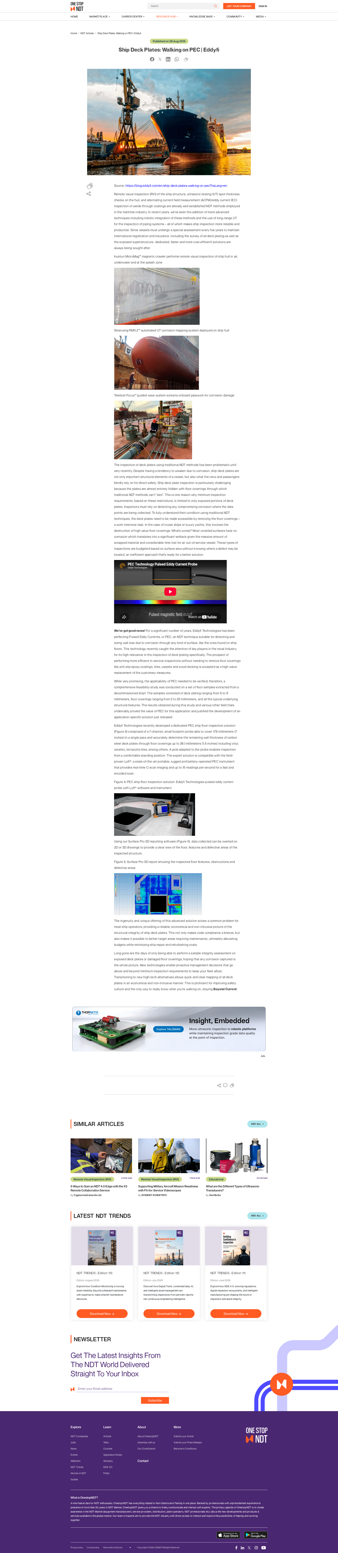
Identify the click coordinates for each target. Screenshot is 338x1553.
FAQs (106, 1473)
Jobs (73, 1442)
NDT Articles (87, 33)
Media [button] (260, 16)
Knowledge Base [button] (201, 16)
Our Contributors (146, 1448)
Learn (107, 1427)
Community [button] (234, 16)
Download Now (100, 1314)
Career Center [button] (132, 16)
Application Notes (112, 1454)
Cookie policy (93, 1547)
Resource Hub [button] (166, 16)
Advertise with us (146, 1442)
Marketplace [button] (98, 16)
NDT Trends (77, 1467)
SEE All (256, 1124)
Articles (107, 1436)
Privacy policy (77, 1547)
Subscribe (155, 1400)
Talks (106, 1442)
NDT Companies (79, 1436)
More (177, 1427)
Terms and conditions (112, 1547)
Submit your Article (184, 1436)
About (141, 1427)
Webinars (75, 1460)
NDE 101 (107, 1467)
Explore (76, 1427)
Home (74, 16)
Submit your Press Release (188, 1442)
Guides (74, 1479)
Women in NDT (78, 1473)
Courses (107, 1448)
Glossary (108, 1460)
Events (74, 1454)
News (74, 1448)
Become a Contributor (185, 1448)
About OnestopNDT (147, 1436)
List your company (239, 6)
